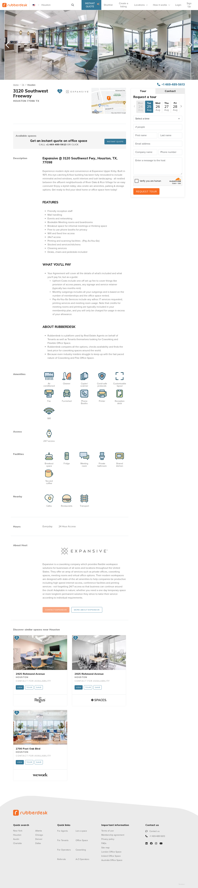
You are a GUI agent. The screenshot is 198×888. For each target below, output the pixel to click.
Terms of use (107, 830)
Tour (29, 687)
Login (178, 5)
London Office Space (111, 852)
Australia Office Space (111, 860)
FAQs (103, 843)
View (19, 687)
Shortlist (108, 5)
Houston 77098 (24, 100)
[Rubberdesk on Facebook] (151, 843)
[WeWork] (40, 774)
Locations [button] (139, 5)
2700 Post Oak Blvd (28, 748)
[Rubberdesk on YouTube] (161, 843)
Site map (105, 847)
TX (23, 85)
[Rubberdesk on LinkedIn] (146, 843)
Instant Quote (90, 5)
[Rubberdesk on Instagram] (156, 843)
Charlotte (17, 843)
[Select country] (36, 5)
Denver (38, 839)
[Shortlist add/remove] (59, 93)
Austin (16, 839)
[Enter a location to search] (73, 5)
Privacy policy (107, 839)
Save (38, 687)
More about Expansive (87, 610)
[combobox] (55, 5)
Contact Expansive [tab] (56, 610)
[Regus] (40, 700)
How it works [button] (160, 5)
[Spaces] (99, 700)
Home (16, 85)
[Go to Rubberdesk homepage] (30, 812)
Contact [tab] (170, 91)
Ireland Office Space (111, 856)
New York (17, 830)
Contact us (154, 831)
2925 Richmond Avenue (30, 673)
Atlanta (38, 830)
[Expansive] (84, 551)
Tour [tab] (143, 91)
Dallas (38, 843)
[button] (17, 652)
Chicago (39, 835)
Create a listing (123, 5)
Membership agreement (112, 835)
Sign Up (189, 5)
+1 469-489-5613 (173, 84)
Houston (31, 85)
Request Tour (146, 191)
